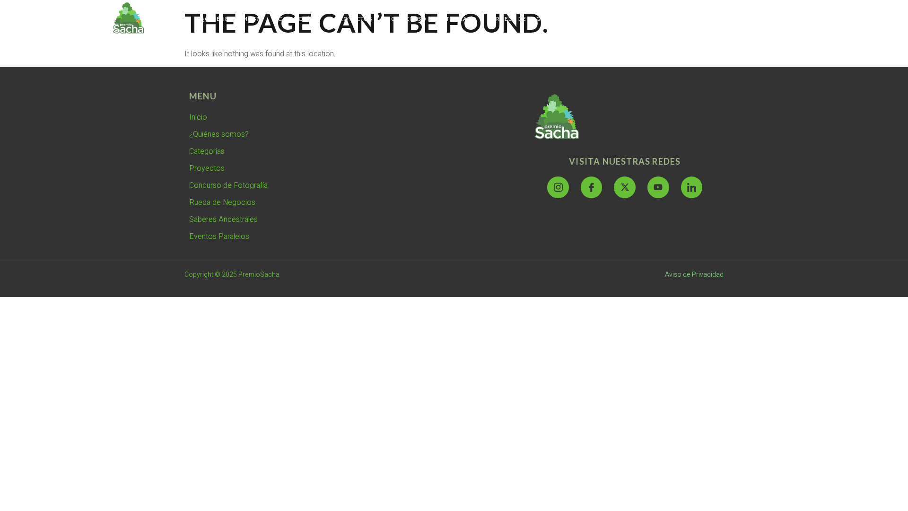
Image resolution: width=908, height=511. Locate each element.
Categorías (297, 18)
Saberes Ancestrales (615, 18)
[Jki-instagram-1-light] (558, 187)
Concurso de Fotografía (434, 18)
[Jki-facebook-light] (591, 187)
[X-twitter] (625, 187)
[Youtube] (658, 187)
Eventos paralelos (701, 18)
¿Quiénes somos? (230, 18)
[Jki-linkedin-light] (692, 187)
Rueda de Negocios (528, 18)
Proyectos (354, 18)
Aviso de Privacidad (694, 275)
